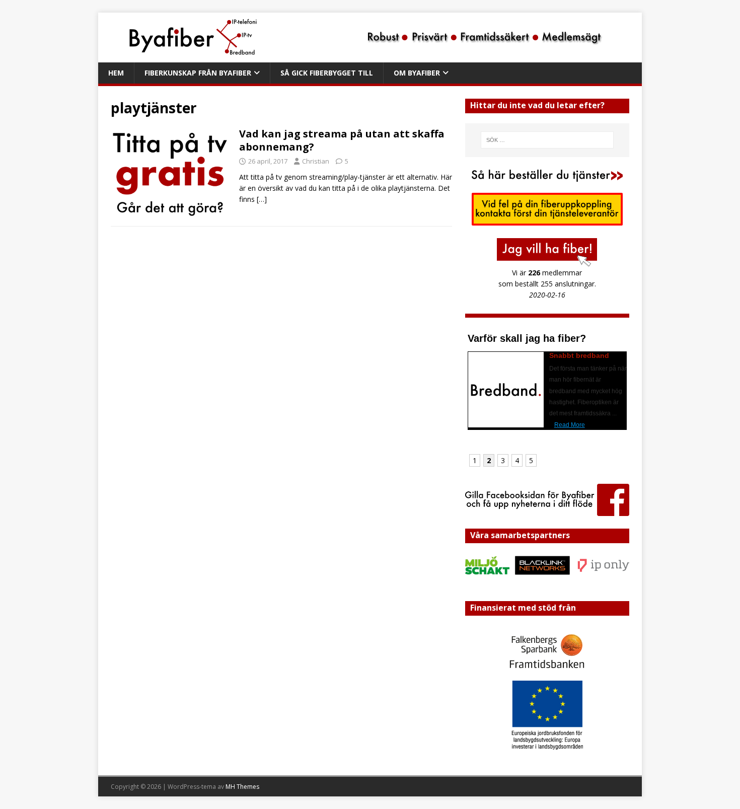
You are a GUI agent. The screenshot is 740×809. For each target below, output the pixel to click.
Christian (315, 161)
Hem (116, 73)
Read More (569, 424)
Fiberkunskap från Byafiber (197, 73)
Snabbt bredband (579, 355)
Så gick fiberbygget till (326, 73)
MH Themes (242, 786)
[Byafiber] (356, 56)
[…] (262, 199)
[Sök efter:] (547, 140)
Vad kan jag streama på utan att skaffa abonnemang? (342, 140)
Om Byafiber (417, 73)
